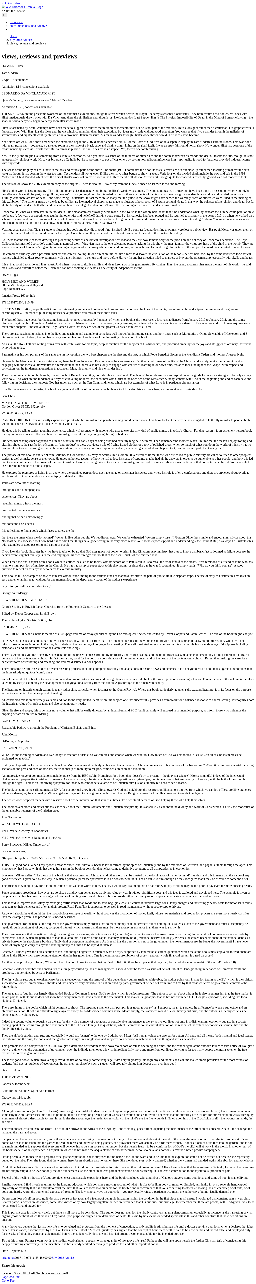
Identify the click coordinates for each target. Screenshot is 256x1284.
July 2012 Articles (63, 1257)
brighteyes (8, 1257)
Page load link (11, 1277)
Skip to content (11, 3)
